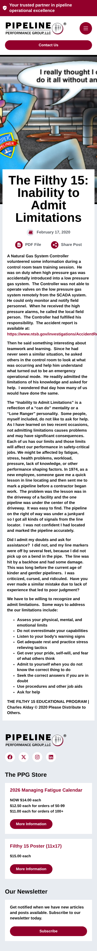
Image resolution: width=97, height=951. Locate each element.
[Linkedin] (51, 757)
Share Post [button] (71, 245)
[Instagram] (37, 757)
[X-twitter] (24, 757)
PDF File (33, 245)
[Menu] (86, 28)
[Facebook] (10, 757)
